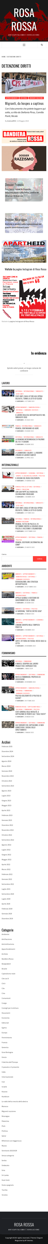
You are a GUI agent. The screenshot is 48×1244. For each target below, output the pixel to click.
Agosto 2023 (6, 791)
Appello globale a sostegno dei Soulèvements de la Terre (27, 598)
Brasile (4, 969)
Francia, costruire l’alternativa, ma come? (29, 543)
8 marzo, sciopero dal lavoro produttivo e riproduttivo (26, 664)
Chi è (3, 983)
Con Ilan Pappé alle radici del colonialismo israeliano (26, 492)
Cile (3, 988)
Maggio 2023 (6, 805)
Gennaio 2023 (7, 820)
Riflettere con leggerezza (11, 1141)
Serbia (4, 1160)
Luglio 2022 (6, 850)
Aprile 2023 (6, 810)
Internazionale (29, 391)
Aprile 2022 (6, 864)
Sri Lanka (5, 1175)
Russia (4, 1146)
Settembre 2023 (8, 786)
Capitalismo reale (34, 706)
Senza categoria (8, 1155)
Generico (5, 1047)
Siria (3, 1170)
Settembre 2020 (8, 894)
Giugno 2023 (6, 800)
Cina (3, 993)
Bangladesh (6, 964)
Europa (18, 475)
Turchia (4, 1190)
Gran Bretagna (7, 1052)
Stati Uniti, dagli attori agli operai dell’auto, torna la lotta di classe (29, 397)
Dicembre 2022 (7, 825)
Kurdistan (5, 1096)
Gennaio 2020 (7, 913)
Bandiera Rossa (34, 407)
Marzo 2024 (6, 766)
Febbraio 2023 (7, 815)
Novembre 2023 (8, 776)
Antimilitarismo (8, 944)
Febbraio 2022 (7, 874)
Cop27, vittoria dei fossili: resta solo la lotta (30, 642)
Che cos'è (5, 978)
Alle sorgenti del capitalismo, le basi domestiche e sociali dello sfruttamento (29, 727)
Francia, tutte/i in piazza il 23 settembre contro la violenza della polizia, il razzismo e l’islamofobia (29, 526)
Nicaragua (5, 1116)
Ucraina (4, 1195)
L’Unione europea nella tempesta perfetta (27, 626)
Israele (18, 489)
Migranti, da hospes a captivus (24, 103)
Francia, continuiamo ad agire (27, 428)
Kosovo (4, 1091)
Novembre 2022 (8, 830)
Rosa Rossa (24, 19)
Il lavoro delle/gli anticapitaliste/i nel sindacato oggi (30, 416)
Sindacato (39, 391)
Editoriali (24, 98)
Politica (42, 475)
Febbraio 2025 (7, 746)
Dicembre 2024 (7, 751)
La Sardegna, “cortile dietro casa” (28, 611)
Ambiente (18, 574)
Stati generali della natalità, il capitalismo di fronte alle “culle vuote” (30, 712)
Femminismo (28, 661)
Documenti (19, 450)
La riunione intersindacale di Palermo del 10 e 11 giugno (29, 440)
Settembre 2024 (8, 756)
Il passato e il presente (10, 1067)
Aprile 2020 (6, 904)
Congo (4, 1003)
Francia (18, 426)
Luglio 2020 (6, 899)
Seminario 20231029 (31, 410)
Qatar (4, 1136)
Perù (3, 1126)
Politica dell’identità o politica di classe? (28, 696)
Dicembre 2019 (7, 918)
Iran (3, 1082)
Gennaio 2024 (7, 771)
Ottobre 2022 (7, 835)
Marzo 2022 (6, 869)
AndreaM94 (11, 121)
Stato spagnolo (8, 1185)
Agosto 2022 (6, 845)
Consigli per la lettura (23, 486)
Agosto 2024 (6, 761)
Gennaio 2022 (7, 879)
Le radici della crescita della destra (15, 1101)
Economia (32, 473)
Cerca (4, 554)
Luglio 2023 (6, 795)
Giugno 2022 (6, 854)
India (3, 1072)
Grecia (4, 1057)
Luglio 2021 (6, 889)
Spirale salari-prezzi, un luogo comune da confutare (24, 369)
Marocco (5, 1106)
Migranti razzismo (36, 98)
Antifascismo (7, 939)
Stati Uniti (20, 394)
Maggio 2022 (6, 859)
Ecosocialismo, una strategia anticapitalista (26, 582)
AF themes (29, 1240)
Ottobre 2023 (7, 781)
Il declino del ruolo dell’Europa (27, 478)
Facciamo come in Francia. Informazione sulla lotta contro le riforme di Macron (22, 192)
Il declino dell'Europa (30, 475)
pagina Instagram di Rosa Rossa (30, 269)
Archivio (5, 954)
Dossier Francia (14, 184)
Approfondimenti (12, 98)
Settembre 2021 (8, 884)
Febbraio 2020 (7, 909)
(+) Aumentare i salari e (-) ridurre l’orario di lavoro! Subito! (28, 453)
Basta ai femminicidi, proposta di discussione (28, 678)
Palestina (25, 489)
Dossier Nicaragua (16, 219)
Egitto (4, 1028)
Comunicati (6, 998)
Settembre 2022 (8, 840)
